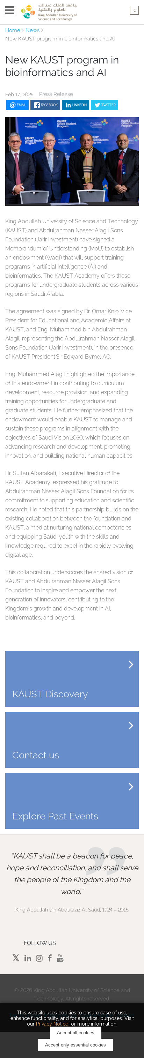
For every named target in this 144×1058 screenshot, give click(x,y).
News (32, 30)
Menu (9, 10)
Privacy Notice (52, 1024)
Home (12, 30)
